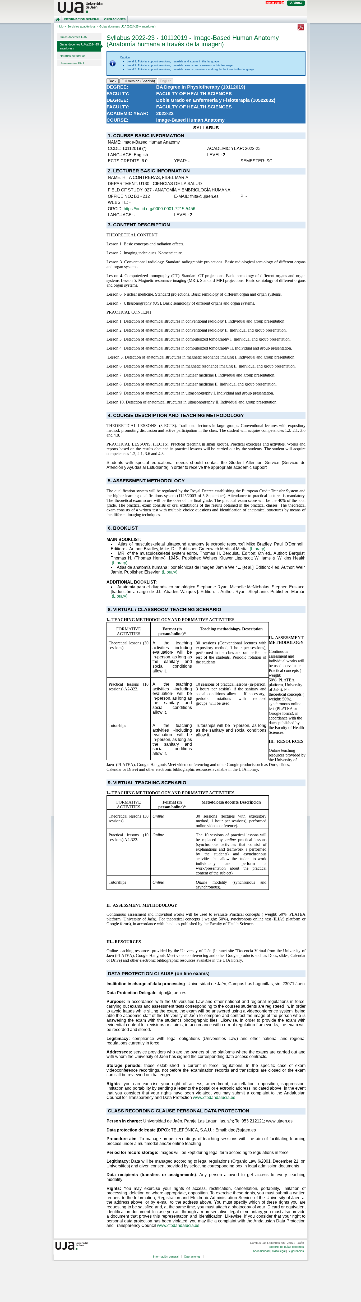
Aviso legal (278, 1251)
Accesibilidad (261, 1251)
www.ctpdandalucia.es (214, 1097)
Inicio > (61, 26)
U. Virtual (296, 2)
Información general (82, 19)
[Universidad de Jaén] (180, 7)
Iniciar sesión (275, 2)
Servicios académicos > (82, 26)
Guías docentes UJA (73, 37)
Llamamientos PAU (72, 63)
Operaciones (115, 19)
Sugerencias (296, 1251)
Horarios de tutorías (72, 55)
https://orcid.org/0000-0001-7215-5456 (159, 209)
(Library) (257, 549)
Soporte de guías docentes (286, 1246)
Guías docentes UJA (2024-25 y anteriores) (80, 46)
